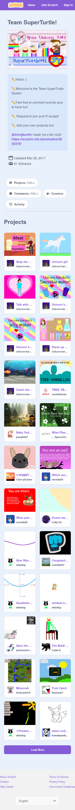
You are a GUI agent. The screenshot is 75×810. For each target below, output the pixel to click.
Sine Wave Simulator (24, 560)
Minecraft (22, 688)
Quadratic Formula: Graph (24, 603)
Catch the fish (24, 390)
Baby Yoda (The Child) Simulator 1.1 (24, 432)
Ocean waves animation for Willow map (60, 518)
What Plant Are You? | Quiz (60, 432)
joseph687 (22, 437)
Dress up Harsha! (60, 347)
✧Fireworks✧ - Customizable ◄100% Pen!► (24, 731)
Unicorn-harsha (24, 266)
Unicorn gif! (60, 262)
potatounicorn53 (24, 650)
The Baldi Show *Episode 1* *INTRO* (60, 646)
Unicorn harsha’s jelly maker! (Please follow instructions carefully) (24, 347)
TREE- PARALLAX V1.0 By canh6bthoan (60, 390)
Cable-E (56, 650)
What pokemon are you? (24, 518)
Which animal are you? (60, 475)
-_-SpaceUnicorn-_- (60, 437)
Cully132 (57, 522)
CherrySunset (24, 479)
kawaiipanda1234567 (60, 735)
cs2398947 (58, 565)
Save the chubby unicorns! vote (24, 646)
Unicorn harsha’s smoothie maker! (60, 304)
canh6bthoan (59, 394)
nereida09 (57, 479)
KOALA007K (23, 692)
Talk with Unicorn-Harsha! (24, 304)
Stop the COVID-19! (24, 262)
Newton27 (57, 692)
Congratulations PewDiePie (60, 560)
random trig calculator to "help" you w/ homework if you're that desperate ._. (60, 603)
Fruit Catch (59, 688)
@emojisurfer (22, 134)
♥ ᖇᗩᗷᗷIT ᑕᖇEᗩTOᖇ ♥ (24, 475)
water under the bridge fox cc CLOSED (60, 731)
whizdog (20, 565)
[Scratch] (16, 5)
